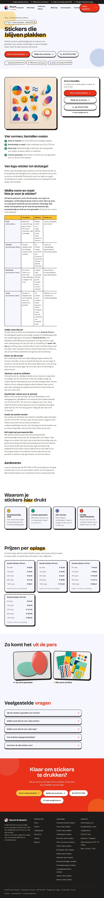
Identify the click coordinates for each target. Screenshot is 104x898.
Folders (36, 827)
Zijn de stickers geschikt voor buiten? (23, 713)
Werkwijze (31, 8)
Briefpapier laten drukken (65, 850)
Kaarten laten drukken (64, 854)
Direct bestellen (86, 7)
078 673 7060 (86, 834)
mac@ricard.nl (86, 831)
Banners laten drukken (64, 880)
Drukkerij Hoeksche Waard (66, 823)
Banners (37, 842)
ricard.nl (7, 893)
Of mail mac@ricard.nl (52, 800)
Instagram (92, 838)
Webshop (54, 8)
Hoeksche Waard (41, 7)
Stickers (37, 838)
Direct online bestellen (16, 54)
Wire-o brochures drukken (66, 842)
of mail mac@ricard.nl (80, 112)
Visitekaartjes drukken (64, 834)
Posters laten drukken (64, 846)
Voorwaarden (66, 8)
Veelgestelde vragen (53, 890)
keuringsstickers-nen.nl (88, 827)
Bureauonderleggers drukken (66, 861)
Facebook (84, 838)
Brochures (37, 834)
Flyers (36, 823)
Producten (20, 8)
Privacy (73, 890)
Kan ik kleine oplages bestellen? (21, 737)
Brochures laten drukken (65, 838)
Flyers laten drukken (63, 827)
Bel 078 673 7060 (69, 54)
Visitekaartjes (38, 831)
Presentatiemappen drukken (66, 865)
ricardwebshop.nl (10, 840)
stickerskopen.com (87, 823)
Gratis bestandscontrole (20, 2)
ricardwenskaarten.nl (29, 893)
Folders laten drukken (64, 831)
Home (6, 18)
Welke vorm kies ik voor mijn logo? (22, 729)
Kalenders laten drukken (65, 858)
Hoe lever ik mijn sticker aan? (20, 745)
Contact (77, 8)
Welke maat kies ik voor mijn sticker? (23, 721)
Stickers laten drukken (64, 876)
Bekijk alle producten (42, 54)
